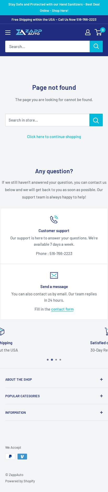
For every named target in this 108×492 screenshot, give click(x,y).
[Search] (96, 46)
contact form (62, 309)
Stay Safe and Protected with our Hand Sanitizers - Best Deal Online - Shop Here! (54, 7)
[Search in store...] (96, 120)
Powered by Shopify (20, 481)
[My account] (87, 32)
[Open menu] (7, 32)
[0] (98, 32)
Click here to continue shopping (54, 136)
